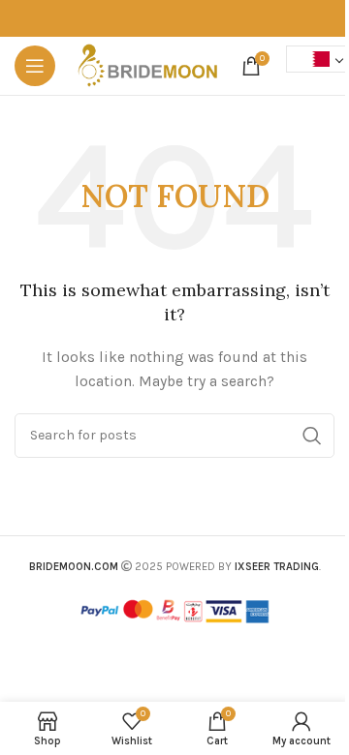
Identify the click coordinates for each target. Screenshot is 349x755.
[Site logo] (148, 64)
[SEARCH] (312, 435)
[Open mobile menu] (35, 65)
